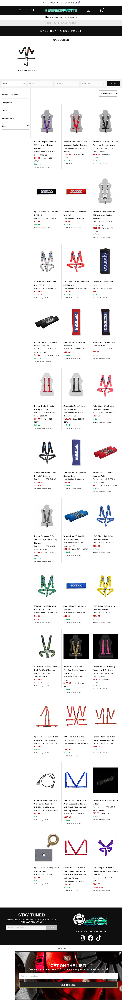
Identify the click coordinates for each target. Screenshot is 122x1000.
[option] (26, 60)
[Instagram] (82, 938)
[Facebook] (90, 938)
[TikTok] (98, 938)
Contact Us (61, 949)
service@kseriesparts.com (90, 931)
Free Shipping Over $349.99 (62, 17)
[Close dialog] (120, 953)
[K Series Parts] (61, 10)
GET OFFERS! (68, 985)
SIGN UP (51, 928)
